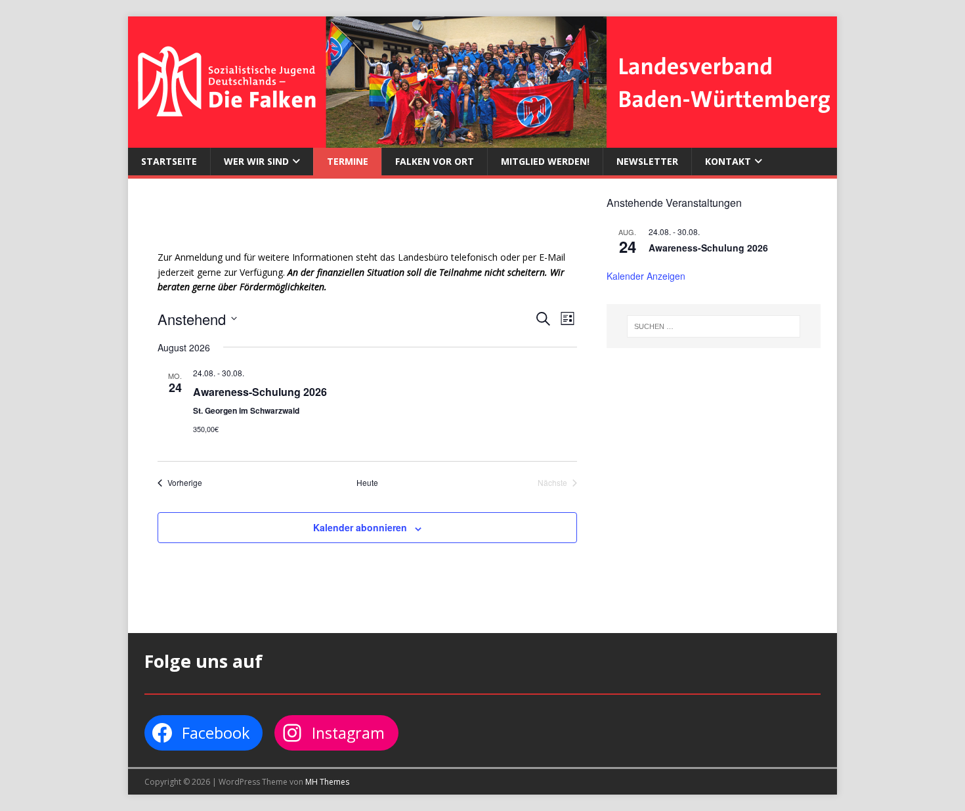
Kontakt (728, 161)
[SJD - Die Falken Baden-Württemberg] (482, 140)
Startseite (169, 161)
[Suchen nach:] (713, 326)
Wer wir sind (256, 161)
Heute (367, 482)
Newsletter (647, 161)
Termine (347, 161)
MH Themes (327, 781)
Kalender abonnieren (360, 527)
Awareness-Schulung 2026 (260, 391)
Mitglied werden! (545, 161)
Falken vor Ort (434, 161)
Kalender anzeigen (646, 275)
